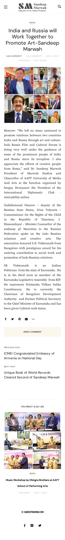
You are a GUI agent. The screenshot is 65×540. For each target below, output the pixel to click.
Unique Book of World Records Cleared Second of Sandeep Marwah (32, 374)
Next (56, 453)
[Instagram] (32, 525)
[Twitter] (12, 319)
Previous (9, 453)
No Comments (34, 56)
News (33, 22)
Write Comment (32, 331)
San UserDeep (14, 56)
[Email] (26, 319)
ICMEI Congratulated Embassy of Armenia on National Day (29, 355)
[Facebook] (5, 319)
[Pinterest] (19, 319)
